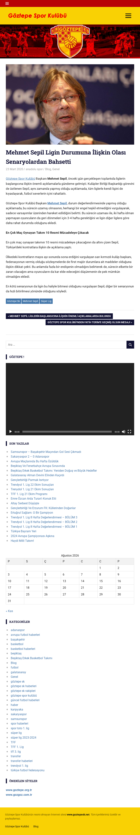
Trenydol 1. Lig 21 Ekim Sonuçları (32, 489)
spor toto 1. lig (20, 728)
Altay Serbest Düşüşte (25, 503)
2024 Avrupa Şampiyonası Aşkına (32, 536)
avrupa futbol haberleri (25, 635)
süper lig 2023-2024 (23, 737)
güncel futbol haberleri (25, 700)
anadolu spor (34, 169)
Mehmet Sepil (57, 203)
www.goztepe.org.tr (19, 790)
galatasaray (18, 672)
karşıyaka (17, 709)
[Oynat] (10, 431)
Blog (48, 169)
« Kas (9, 611)
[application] (70, 399)
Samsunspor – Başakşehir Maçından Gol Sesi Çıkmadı (46, 452)
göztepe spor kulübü (24, 695)
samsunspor (19, 719)
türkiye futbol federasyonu (27, 770)
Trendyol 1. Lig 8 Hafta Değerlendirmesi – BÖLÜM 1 (44, 526)
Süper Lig (46, 301)
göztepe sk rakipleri (23, 691)
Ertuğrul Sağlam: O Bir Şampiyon (32, 512)
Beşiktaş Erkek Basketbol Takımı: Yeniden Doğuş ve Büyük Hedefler (54, 470)
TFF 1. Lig (17, 747)
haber (14, 705)
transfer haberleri (22, 761)
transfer (16, 756)
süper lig (16, 733)
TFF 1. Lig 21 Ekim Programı (29, 494)
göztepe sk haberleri (23, 686)
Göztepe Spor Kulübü (20, 178)
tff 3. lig (16, 751)
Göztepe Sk (13, 301)
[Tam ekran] (129, 431)
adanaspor (18, 630)
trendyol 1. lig (19, 765)
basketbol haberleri (23, 649)
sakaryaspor (19, 714)
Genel (56, 169)
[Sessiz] (123, 431)
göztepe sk (18, 681)
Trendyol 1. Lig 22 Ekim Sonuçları (32, 484)
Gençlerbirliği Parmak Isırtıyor (29, 480)
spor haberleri (19, 723)
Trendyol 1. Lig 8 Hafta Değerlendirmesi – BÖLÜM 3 (44, 517)
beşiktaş (16, 653)
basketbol (17, 644)
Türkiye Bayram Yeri (23, 531)
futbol (14, 667)
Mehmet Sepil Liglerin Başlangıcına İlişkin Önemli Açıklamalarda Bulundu (60, 316)
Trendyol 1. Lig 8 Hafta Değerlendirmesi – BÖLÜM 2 (44, 522)
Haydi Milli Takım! (22, 540)
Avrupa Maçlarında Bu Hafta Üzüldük (35, 461)
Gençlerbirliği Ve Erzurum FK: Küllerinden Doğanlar (43, 508)
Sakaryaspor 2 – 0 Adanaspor (30, 456)
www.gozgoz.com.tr (19, 794)
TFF (13, 742)
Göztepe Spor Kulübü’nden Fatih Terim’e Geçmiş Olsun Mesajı (88, 323)
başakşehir (18, 639)
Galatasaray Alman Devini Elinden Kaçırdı (37, 475)
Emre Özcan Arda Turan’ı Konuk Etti (33, 498)
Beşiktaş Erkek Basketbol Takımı (31, 658)
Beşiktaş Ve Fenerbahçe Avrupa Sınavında (38, 466)
